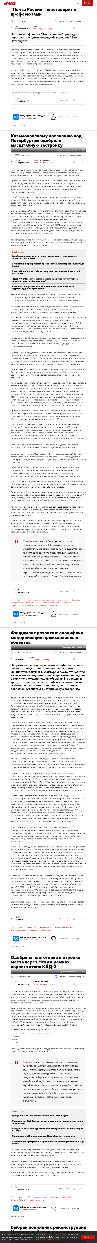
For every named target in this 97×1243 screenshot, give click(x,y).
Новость (20, 600)
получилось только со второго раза (43, 1175)
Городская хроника (37, 1200)
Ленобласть (66, 602)
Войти (87, 3)
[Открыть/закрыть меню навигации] (74, 3)
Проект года (31, 927)
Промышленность (18, 930)
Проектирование (48, 600)
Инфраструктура (39, 1197)
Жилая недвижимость (50, 602)
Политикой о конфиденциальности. (43, 1239)
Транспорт (53, 1197)
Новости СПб (32, 605)
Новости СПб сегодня (48, 605)
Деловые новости (17, 605)
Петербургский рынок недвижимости (25, 602)
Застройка (76, 600)
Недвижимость (63, 600)
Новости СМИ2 (18, 125)
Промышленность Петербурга (39, 930)
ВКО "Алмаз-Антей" (36, 782)
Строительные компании (64, 927)
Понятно (88, 1237)
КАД (28, 1197)
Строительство (32, 600)
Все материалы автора (43, 29)
